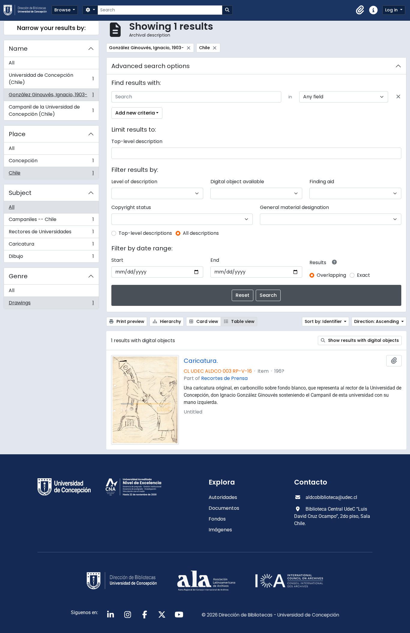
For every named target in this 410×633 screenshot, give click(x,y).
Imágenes (220, 529)
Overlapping (331, 275)
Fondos (217, 518)
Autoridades (223, 497)
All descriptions (201, 233)
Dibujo (51, 257)
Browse (63, 10)
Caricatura (51, 245)
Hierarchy (170, 321)
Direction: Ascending (377, 321)
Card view (206, 321)
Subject (20, 193)
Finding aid (321, 181)
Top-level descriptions (145, 233)
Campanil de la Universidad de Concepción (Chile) (51, 110)
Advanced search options (150, 66)
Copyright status (131, 207)
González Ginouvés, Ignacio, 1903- (51, 96)
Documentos (224, 508)
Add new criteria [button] (135, 112)
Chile (51, 174)
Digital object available (237, 181)
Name (18, 48)
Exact (363, 275)
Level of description (134, 181)
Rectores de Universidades (51, 233)
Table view (242, 321)
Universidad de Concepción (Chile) (51, 79)
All (11, 62)
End (214, 260)
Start (117, 260)
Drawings (51, 304)
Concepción (51, 162)
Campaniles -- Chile (51, 221)
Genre (18, 276)
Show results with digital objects (363, 340)
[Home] (28, 10)
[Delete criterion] (398, 96)
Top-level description (136, 141)
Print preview (129, 321)
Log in (392, 10)
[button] (360, 10)
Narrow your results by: (51, 28)
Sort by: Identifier (324, 321)
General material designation (294, 207)
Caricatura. (201, 360)
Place (17, 134)
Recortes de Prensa (224, 378)
